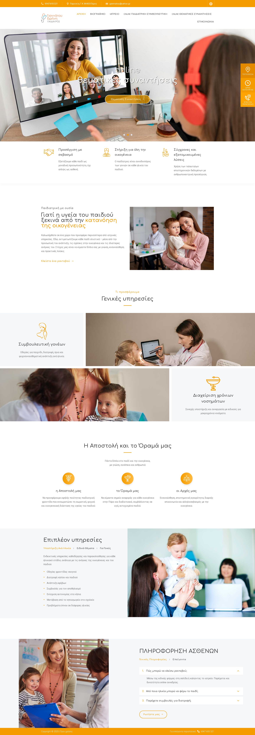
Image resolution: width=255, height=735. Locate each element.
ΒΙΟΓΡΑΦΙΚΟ (97, 14)
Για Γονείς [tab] (105, 548)
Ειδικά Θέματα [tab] (85, 548)
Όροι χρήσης (66, 731)
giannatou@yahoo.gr (119, 4)
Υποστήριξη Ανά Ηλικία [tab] (57, 548)
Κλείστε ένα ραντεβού (55, 261)
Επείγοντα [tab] (179, 659)
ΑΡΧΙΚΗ (81, 14)
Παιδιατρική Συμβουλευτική (145, 14)
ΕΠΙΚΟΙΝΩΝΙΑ (205, 22)
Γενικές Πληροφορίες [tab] (153, 659)
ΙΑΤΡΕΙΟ (114, 14)
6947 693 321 (51, 4)
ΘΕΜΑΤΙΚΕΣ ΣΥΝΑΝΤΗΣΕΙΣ (192, 14)
